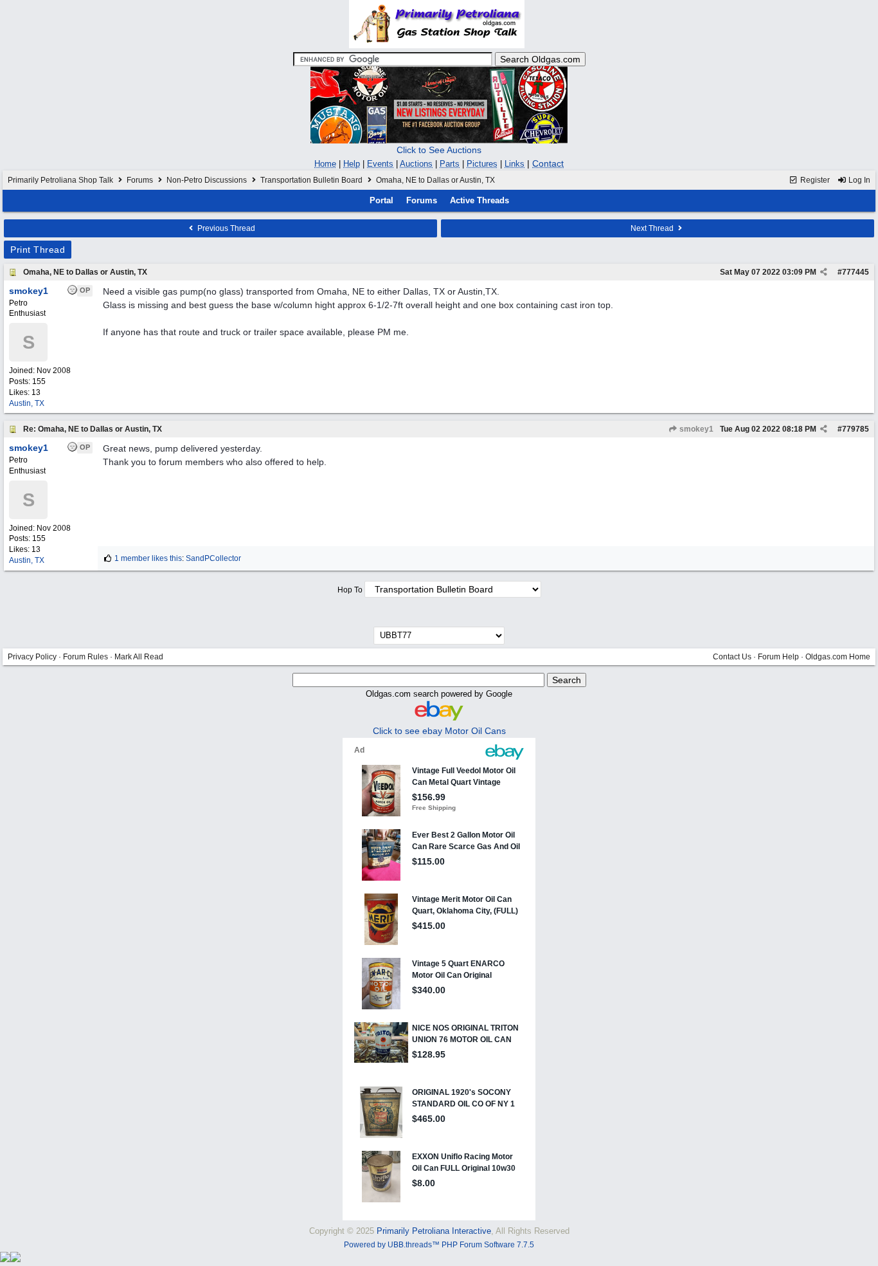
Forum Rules (85, 656)
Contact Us (732, 656)
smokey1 (695, 429)
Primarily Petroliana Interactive (434, 1231)
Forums (140, 180)
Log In (858, 180)
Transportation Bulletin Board (311, 180)
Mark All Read (138, 656)
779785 (855, 429)
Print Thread (37, 249)
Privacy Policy (32, 656)
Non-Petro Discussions (206, 180)
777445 (855, 272)
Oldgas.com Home (837, 656)
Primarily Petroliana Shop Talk (60, 180)
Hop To (350, 589)
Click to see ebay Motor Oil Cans (439, 731)
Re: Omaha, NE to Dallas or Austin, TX (92, 429)
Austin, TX (26, 403)
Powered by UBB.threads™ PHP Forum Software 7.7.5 (439, 1244)
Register (814, 180)
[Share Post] (823, 272)
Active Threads (479, 200)
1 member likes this (148, 558)
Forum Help (778, 656)
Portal (381, 200)
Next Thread (653, 228)
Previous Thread (225, 228)
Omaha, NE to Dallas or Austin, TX (85, 272)
